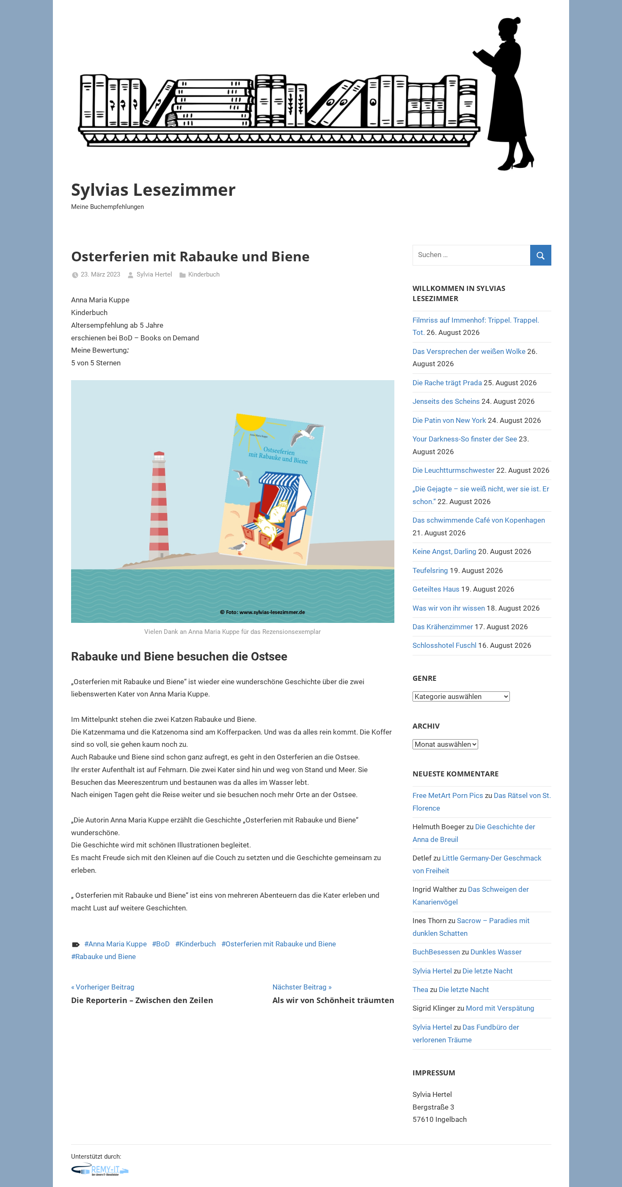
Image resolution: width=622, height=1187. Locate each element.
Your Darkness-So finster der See (465, 439)
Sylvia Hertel (154, 274)
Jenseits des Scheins (446, 401)
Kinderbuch (204, 274)
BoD (163, 944)
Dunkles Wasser (496, 952)
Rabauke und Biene (105, 956)
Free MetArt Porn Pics (448, 795)
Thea (420, 989)
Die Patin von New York (449, 420)
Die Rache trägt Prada (447, 382)
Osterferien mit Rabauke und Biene (281, 944)
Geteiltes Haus (436, 589)
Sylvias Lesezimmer (153, 189)
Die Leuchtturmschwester (454, 470)
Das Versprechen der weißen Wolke (469, 351)
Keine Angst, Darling (444, 551)
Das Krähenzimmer (443, 626)
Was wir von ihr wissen (449, 608)
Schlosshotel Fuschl (444, 645)
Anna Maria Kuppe (117, 944)
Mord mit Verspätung (500, 1008)
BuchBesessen (436, 952)
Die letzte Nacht (487, 971)
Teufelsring (430, 570)
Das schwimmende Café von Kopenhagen (479, 520)
